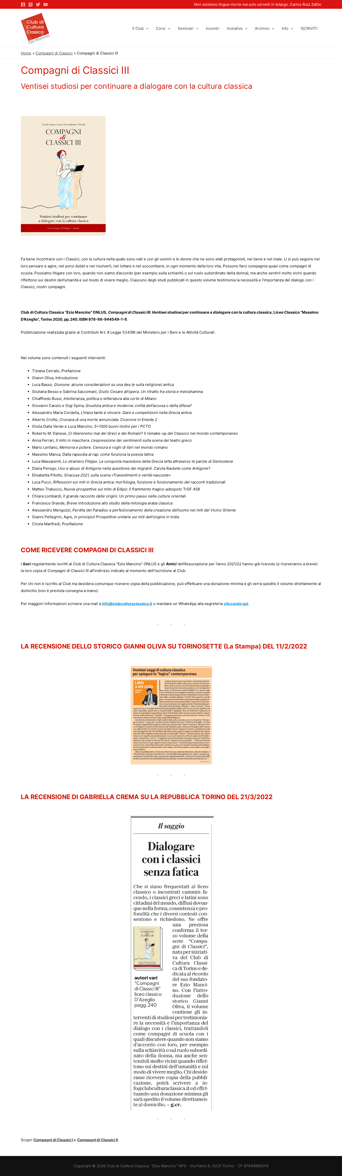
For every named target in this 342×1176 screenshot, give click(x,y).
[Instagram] (30, 4)
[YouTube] (45, 4)
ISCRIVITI (309, 28)
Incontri (212, 28)
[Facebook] (23, 4)
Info (285, 28)
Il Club (138, 28)
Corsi (160, 28)
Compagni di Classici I (53, 1139)
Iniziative (235, 28)
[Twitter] (38, 4)
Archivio (262, 28)
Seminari (186, 28)
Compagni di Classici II (97, 1139)
